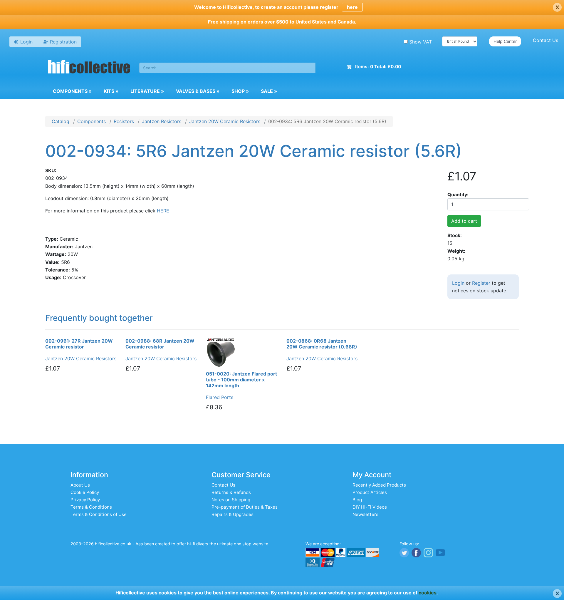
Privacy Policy (85, 499)
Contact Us (545, 40)
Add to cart (464, 221)
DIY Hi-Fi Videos (369, 507)
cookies (428, 593)
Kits (111, 91)
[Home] (89, 68)
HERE (163, 211)
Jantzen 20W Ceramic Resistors (224, 121)
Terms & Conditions (91, 507)
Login (458, 283)
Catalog (60, 121)
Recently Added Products (379, 485)
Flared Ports (219, 397)
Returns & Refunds (231, 492)
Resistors (124, 121)
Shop (240, 91)
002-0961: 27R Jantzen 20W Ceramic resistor (79, 344)
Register (481, 283)
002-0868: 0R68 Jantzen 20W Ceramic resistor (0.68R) (321, 344)
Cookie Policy (84, 492)
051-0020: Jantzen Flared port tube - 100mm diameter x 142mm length (241, 379)
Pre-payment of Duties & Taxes (245, 507)
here (352, 7)
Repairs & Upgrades (233, 514)
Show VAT (420, 42)
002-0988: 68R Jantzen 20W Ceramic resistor (159, 344)
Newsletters (365, 514)
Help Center (505, 41)
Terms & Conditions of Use (98, 514)
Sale (269, 91)
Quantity (457, 194)
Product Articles (369, 492)
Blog (357, 499)
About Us (80, 485)
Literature (147, 91)
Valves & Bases (197, 91)
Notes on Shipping (231, 499)
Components (72, 91)
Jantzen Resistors (161, 121)
